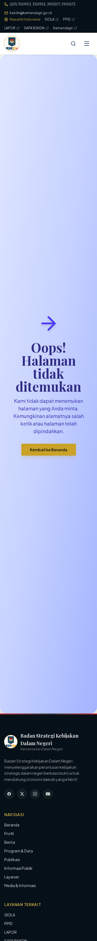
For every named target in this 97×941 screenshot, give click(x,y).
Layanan (11, 876)
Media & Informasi (20, 885)
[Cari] (73, 43)
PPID (67, 19)
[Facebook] (9, 794)
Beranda (11, 824)
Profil (9, 833)
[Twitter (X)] (22, 794)
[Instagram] (35, 794)
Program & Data (18, 850)
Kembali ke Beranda (48, 449)
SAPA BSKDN (34, 28)
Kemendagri (63, 28)
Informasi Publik (18, 868)
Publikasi (12, 859)
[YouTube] (48, 794)
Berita (9, 842)
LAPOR (9, 28)
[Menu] (87, 44)
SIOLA (49, 19)
